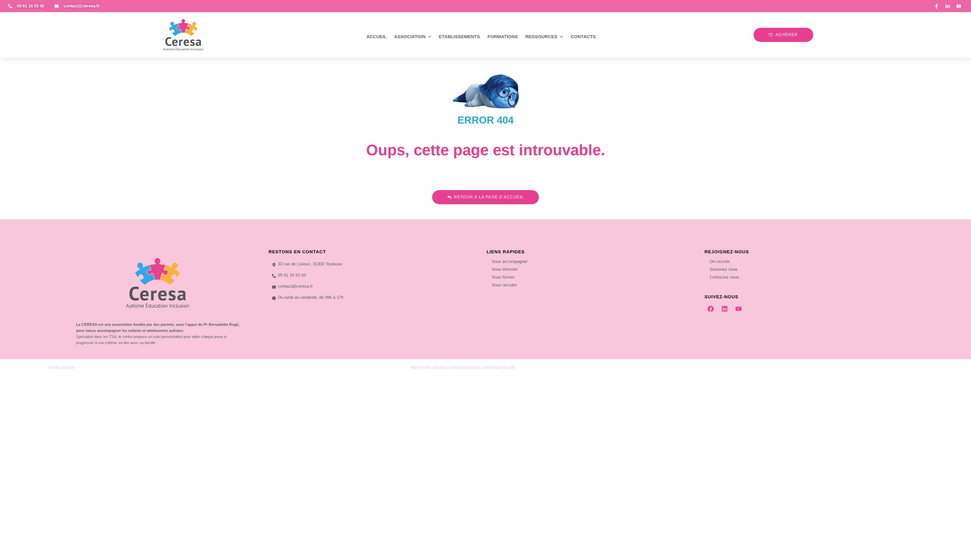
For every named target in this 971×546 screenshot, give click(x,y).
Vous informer (505, 269)
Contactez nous (724, 277)
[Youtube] (738, 309)
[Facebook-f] (853, 369)
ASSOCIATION (410, 36)
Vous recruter (504, 285)
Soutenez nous (724, 269)
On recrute (720, 261)
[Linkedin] (724, 309)
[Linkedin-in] (865, 369)
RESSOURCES (541, 36)
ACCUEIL (376, 36)
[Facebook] (710, 309)
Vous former (503, 277)
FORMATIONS (503, 36)
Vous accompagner (510, 261)
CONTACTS (583, 36)
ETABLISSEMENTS (459, 36)
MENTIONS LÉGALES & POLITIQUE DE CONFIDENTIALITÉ (463, 367)
